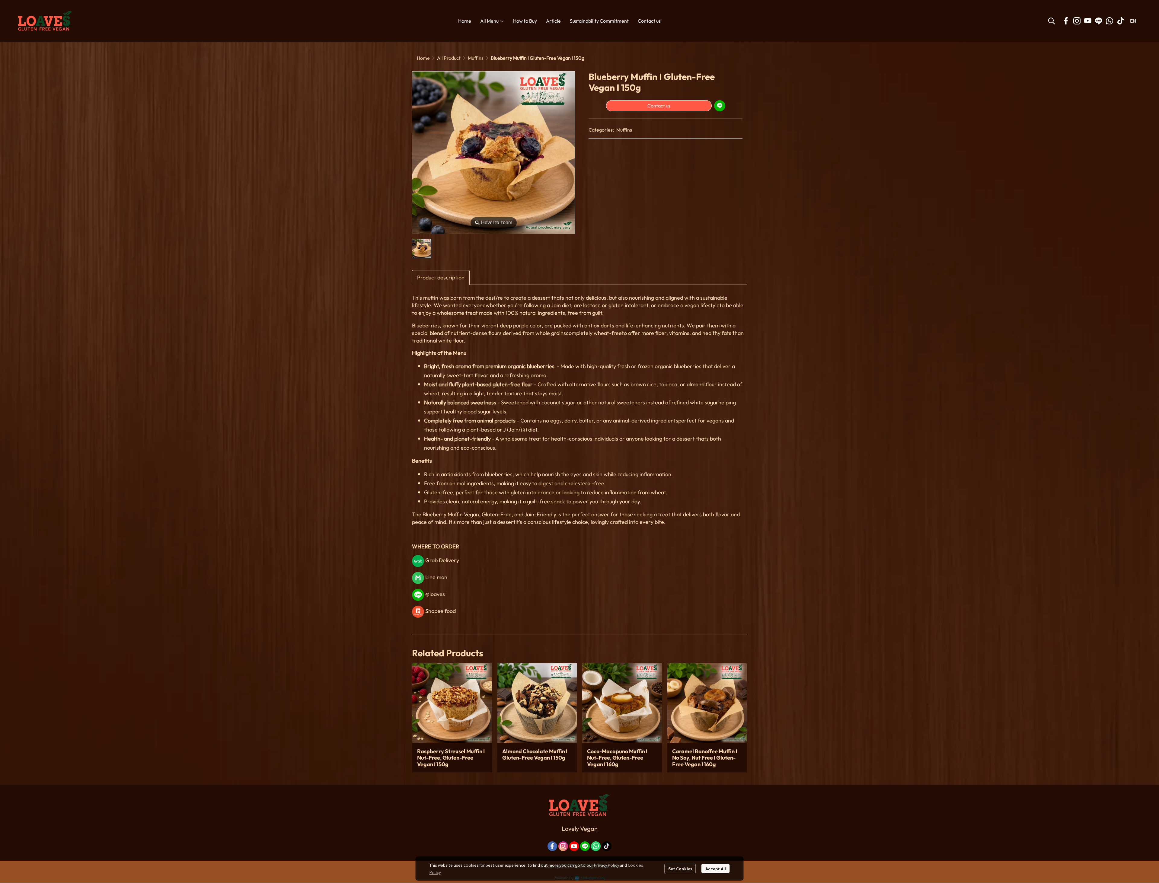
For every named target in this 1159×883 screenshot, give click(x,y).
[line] (1098, 21)
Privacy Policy (606, 865)
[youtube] (1088, 21)
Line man (436, 577)
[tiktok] (1120, 21)
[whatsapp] (1109, 21)
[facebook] (1066, 21)
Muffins (476, 58)
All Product (449, 58)
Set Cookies (680, 868)
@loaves (434, 594)
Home (423, 58)
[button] (1051, 21)
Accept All (715, 868)
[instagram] (1077, 21)
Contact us (658, 106)
